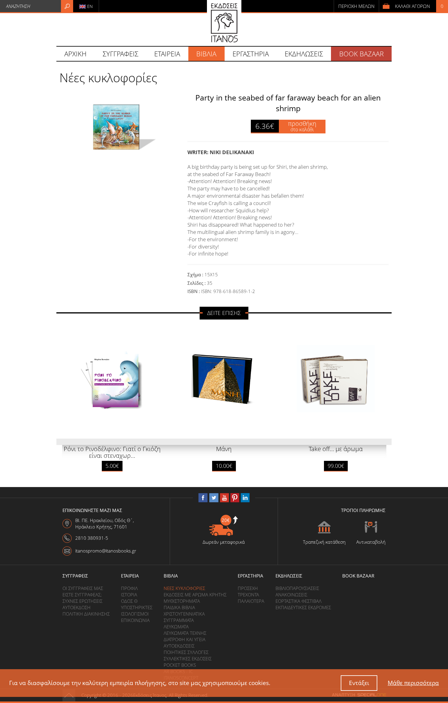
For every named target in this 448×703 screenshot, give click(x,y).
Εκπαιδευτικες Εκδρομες (303, 607)
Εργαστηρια (250, 576)
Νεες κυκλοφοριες (184, 588)
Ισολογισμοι (135, 614)
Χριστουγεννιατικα (184, 614)
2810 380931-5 (91, 538)
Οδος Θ (129, 601)
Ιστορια (129, 595)
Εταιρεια (130, 576)
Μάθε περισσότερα (413, 683)
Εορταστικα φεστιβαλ (299, 601)
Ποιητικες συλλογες (186, 652)
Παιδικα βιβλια (179, 607)
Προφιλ (129, 588)
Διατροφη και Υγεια (184, 639)
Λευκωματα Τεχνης (185, 633)
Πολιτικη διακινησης (86, 614)
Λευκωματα (176, 627)
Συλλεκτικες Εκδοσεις (188, 658)
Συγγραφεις (75, 576)
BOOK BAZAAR (361, 53)
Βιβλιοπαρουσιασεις (297, 588)
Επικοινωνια (135, 620)
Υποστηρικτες (136, 607)
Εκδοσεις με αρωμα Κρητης (195, 595)
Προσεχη (248, 588)
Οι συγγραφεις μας (82, 588)
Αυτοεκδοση (76, 607)
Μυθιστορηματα (182, 601)
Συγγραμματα (179, 620)
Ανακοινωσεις (291, 595)
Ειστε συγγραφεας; (82, 595)
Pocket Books (180, 665)
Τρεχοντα (248, 595)
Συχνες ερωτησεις (82, 601)
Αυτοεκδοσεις (179, 646)
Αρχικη (75, 53)
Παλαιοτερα (251, 601)
